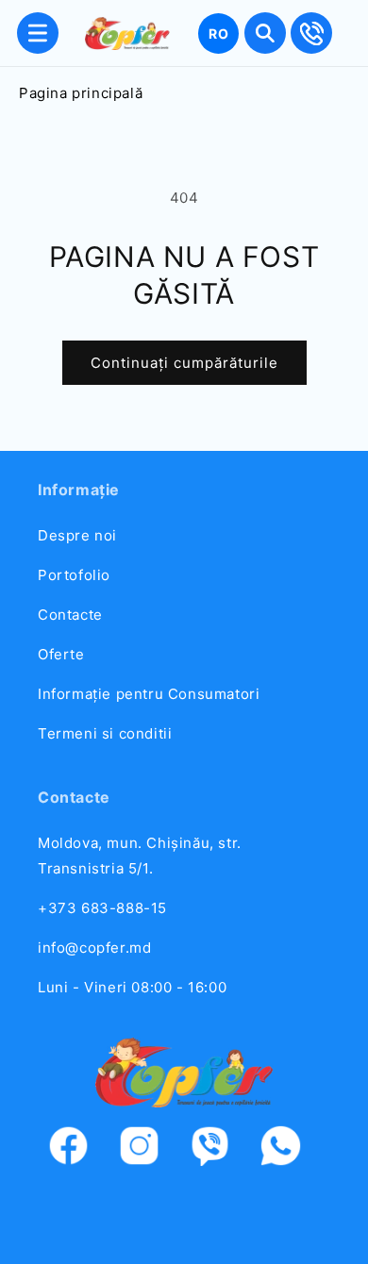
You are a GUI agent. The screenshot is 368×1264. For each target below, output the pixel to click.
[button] (38, 33)
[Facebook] (78, 1149)
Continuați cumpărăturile (184, 363)
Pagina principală (80, 93)
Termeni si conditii (105, 733)
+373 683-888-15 (102, 908)
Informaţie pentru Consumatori (148, 694)
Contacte (70, 615)
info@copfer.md (94, 947)
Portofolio (74, 575)
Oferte (61, 654)
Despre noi (77, 535)
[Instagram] (148, 1149)
